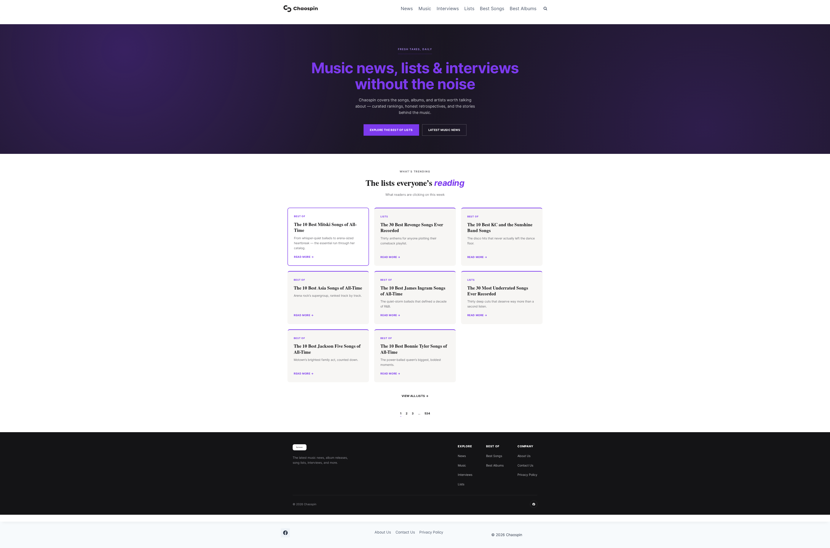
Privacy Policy (527, 474)
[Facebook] (533, 504)
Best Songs (492, 8)
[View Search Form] (545, 9)
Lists (469, 8)
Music (424, 8)
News (407, 8)
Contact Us (525, 465)
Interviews (448, 8)
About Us (523, 456)
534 (427, 413)
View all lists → (415, 396)
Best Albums (523, 8)
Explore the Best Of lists (391, 130)
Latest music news (444, 130)
